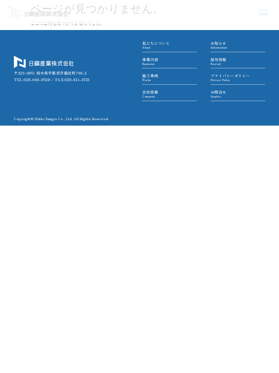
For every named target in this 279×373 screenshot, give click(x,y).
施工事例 (150, 77)
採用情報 (218, 61)
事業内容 (150, 61)
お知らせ (219, 44)
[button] (263, 12)
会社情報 (150, 93)
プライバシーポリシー (230, 77)
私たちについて (156, 44)
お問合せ (218, 93)
